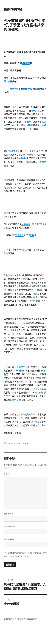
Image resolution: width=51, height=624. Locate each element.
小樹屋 (34, 297)
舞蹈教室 (20, 367)
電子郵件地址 (10, 526)
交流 (38, 88)
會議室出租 (14, 151)
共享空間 (37, 389)
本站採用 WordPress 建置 (26, 619)
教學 (33, 110)
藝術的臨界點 (13, 9)
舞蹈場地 (25, 224)
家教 (32, 235)
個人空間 (8, 81)
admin (10, 443)
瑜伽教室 (14, 400)
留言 (6, 474)
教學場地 (14, 88)
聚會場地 (27, 88)
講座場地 (10, 187)
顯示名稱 (8, 514)
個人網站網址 (9, 539)
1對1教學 (26, 63)
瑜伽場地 (27, 125)
